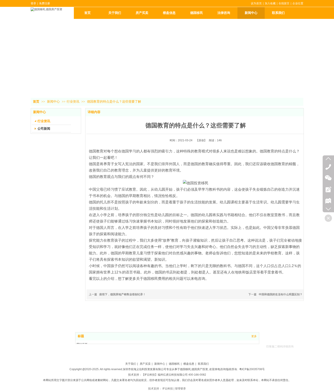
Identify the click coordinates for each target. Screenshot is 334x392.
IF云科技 (167, 388)
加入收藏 (270, 3)
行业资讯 (73, 101)
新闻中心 (54, 101)
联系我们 (203, 363)
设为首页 (256, 3)
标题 (81, 336)
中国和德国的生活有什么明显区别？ (280, 294)
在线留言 (284, 3)
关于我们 (130, 363)
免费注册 (44, 3)
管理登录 (180, 388)
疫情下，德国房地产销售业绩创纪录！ (122, 294)
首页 (36, 101)
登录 (33, 3)
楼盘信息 (188, 363)
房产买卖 (145, 363)
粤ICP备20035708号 (252, 369)
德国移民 (174, 363)
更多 (254, 336)
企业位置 (297, 3)
